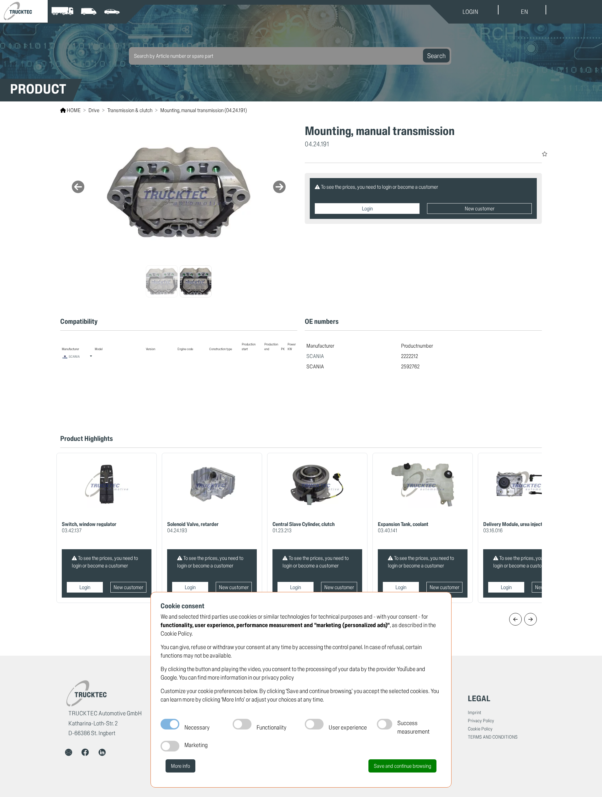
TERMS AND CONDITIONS (493, 737)
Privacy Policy (481, 721)
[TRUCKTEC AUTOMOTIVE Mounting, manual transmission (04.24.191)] (179, 192)
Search (436, 56)
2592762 (410, 366)
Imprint (474, 712)
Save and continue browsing (402, 765)
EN (524, 11)
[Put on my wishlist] (544, 153)
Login (367, 208)
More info (180, 765)
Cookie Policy (480, 729)
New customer (479, 208)
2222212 (409, 356)
